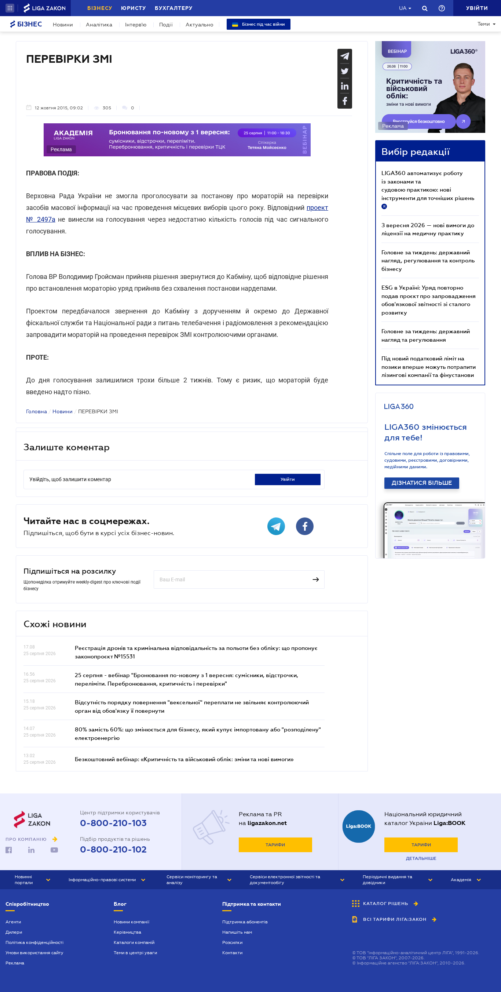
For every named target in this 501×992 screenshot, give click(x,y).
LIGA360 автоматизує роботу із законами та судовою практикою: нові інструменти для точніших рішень (427, 189)
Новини (63, 25)
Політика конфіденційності (34, 942)
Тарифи (275, 844)
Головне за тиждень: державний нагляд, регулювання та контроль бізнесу (428, 260)
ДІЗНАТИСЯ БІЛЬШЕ (422, 483)
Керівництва (127, 932)
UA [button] (403, 8)
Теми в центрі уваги (135, 952)
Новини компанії (131, 921)
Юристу (133, 8)
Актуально (199, 25)
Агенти (13, 921)
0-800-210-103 (113, 823)
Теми (484, 24)
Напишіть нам (237, 932)
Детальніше (421, 858)
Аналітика (99, 25)
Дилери (14, 932)
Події (166, 25)
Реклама (15, 963)
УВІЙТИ (288, 479)
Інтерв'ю (135, 25)
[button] (10, 8)
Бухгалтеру (174, 8)
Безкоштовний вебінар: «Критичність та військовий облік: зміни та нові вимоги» (184, 759)
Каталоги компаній (134, 942)
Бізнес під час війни (263, 24)
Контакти (232, 952)
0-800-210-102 (113, 849)
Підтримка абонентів (245, 921)
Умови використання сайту (34, 952)
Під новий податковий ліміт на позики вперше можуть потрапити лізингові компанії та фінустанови (428, 366)
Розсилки (232, 942)
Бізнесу (99, 8)
